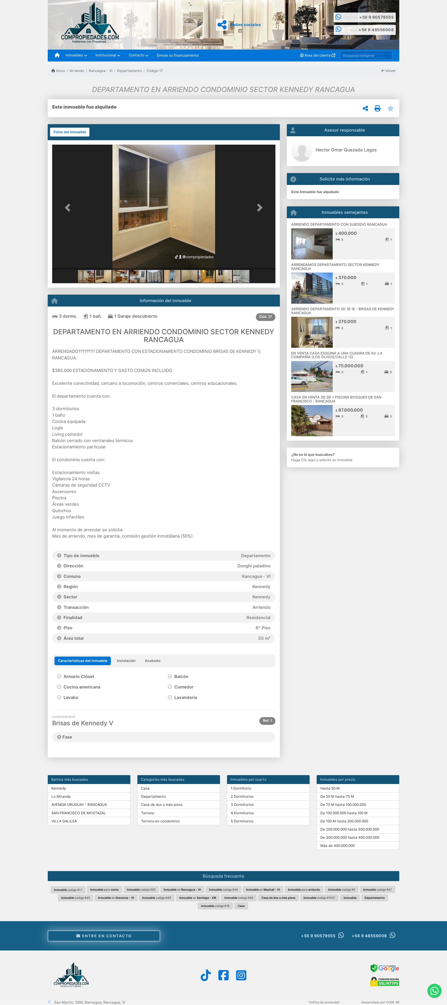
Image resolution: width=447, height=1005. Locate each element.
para (104, 889)
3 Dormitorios (242, 804)
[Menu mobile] (57, 55)
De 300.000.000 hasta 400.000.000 (349, 837)
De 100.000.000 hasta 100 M (344, 813)
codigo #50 (141, 889)
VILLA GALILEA (64, 821)
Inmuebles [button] (74, 55)
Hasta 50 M (330, 788)
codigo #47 (377, 889)
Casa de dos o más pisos (162, 804)
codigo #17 (68, 890)
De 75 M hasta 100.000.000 (343, 804)
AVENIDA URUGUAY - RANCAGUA (79, 804)
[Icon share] (205, 975)
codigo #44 (223, 889)
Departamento (129, 70)
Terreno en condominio (160, 821)
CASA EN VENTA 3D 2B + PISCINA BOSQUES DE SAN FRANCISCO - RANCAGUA (336, 399)
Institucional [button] (105, 55)
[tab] (69, 132)
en (182, 889)
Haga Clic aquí (303, 460)
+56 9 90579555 (376, 17)
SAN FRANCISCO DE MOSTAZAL (78, 813)
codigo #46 (238, 897)
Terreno (147, 813)
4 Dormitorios (242, 813)
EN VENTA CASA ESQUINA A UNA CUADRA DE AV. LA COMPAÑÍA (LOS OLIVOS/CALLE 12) (337, 355)
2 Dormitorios (242, 796)
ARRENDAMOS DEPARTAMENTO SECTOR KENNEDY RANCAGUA (335, 266)
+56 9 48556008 (376, 29)
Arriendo (77, 70)
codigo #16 (215, 906)
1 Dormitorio (241, 788)
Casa (145, 788)
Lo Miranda (61, 796)
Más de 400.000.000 (337, 845)
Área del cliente (318, 55)
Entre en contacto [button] (106, 935)
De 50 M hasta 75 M (337, 796)
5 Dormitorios (242, 821)
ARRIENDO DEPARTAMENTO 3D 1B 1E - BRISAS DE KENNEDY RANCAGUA (342, 311)
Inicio (60, 70)
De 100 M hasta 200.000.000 (344, 821)
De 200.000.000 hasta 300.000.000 (349, 829)
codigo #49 (156, 897)
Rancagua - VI (100, 70)
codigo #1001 (319, 897)
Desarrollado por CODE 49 (380, 1002)
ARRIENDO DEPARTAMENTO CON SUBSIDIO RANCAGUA (339, 224)
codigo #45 (75, 897)
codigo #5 (341, 889)
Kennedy (58, 788)
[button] (69, 207)
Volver (390, 70)
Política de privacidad (324, 1002)
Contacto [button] (136, 55)
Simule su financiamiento (178, 55)
